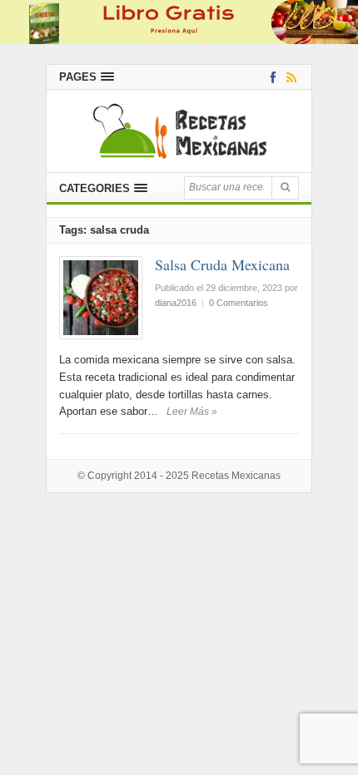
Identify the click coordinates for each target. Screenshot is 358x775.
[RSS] (288, 77)
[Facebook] (270, 77)
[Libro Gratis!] (179, 21)
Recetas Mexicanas (236, 475)
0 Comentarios (238, 303)
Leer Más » (192, 411)
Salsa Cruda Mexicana (222, 264)
